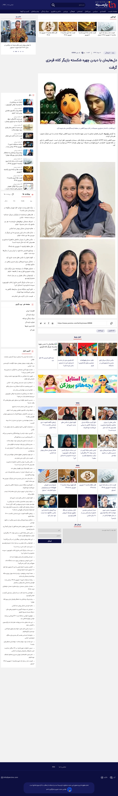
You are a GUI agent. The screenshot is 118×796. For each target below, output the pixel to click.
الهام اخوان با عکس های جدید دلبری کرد (68, 423)
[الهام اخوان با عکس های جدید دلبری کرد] (67, 413)
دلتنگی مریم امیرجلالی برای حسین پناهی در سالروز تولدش (108, 453)
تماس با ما (10, 5)
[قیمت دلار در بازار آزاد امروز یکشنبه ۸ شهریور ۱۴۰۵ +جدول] (107, 26)
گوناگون (113, 17)
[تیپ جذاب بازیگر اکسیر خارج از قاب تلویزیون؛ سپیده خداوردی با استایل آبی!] (67, 441)
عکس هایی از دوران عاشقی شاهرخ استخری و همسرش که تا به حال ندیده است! (108, 426)
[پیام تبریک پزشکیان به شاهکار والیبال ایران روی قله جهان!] (28, 152)
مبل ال (32, 330)
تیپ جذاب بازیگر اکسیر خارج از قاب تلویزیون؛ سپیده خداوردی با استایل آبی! (68, 454)
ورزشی (65, 11)
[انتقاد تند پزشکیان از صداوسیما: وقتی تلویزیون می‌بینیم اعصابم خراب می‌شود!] (28, 102)
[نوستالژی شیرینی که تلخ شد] (47, 348)
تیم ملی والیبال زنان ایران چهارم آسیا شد (21, 557)
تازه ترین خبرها (30, 326)
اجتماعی (80, 11)
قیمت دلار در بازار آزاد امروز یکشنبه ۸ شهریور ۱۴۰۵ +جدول (107, 34)
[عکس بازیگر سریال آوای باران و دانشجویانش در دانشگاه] (107, 349)
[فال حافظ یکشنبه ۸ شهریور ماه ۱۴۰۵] (48, 26)
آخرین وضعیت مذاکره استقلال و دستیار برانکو (19, 386)
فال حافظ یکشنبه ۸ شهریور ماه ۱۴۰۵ (48, 34)
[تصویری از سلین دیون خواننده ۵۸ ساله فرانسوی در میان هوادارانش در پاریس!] (107, 501)
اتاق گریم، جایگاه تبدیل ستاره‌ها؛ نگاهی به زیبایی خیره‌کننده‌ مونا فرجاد (88, 425)
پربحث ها (7, 194)
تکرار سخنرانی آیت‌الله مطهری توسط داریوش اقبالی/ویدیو (69, 513)
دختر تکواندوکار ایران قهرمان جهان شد (22, 468)
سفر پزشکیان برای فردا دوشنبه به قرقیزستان (20, 444)
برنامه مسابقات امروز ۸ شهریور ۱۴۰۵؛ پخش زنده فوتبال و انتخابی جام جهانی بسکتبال (14, 145)
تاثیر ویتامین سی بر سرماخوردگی (23, 437)
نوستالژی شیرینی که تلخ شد (46, 359)
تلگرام (105, 777)
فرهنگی (72, 11)
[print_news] (52, 323)
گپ (114, 777)
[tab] (23, 51)
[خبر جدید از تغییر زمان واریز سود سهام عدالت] (28, 127)
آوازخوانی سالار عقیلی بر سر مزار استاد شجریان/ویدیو (17, 543)
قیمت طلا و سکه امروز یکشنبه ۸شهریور (87, 34)
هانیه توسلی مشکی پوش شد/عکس (48, 451)
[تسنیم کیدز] (77, 384)
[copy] (111, 323)
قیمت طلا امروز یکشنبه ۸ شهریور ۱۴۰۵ (68, 34)
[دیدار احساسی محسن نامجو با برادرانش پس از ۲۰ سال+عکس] (87, 501)
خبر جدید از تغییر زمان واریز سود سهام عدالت (13, 128)
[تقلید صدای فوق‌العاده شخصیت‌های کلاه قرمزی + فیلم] (87, 349)
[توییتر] (40, 323)
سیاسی (95, 11)
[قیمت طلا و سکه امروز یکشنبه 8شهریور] (87, 26)
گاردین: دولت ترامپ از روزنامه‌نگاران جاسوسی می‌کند (18, 433)
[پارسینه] (104, 5)
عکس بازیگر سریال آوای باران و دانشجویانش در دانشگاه (106, 363)
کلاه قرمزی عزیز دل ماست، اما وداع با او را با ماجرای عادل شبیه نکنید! (66, 363)
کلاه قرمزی (111, 331)
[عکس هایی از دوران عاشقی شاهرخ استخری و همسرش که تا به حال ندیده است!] (107, 413)
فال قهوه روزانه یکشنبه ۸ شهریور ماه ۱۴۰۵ (68, 486)
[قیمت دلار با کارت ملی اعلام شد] (28, 136)
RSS (4, 5)
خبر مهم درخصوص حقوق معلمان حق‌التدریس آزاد (18, 455)
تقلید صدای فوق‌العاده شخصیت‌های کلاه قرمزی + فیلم (86, 363)
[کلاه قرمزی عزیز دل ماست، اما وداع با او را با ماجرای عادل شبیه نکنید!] (67, 349)
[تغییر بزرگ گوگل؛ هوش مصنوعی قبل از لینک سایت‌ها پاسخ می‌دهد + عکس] (28, 186)
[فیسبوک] (48, 323)
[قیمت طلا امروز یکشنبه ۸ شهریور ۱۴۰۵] (68, 26)
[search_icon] (53, 5)
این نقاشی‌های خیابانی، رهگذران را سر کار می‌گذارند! (18, 539)
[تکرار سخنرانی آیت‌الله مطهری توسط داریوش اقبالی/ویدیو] (67, 501)
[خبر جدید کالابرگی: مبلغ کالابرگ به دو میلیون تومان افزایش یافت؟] (28, 119)
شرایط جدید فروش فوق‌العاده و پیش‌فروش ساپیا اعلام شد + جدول (48, 488)
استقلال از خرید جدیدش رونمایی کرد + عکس (20, 383)
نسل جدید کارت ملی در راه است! (23, 547)
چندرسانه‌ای (35, 11)
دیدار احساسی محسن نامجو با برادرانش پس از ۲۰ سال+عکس (88, 513)
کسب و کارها (25, 11)
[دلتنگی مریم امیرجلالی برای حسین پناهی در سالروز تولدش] (107, 441)
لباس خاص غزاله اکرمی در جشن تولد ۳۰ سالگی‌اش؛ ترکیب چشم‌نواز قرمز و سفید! (88, 454)
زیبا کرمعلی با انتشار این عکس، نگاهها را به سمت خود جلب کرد (48, 513)
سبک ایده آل (30, 315)
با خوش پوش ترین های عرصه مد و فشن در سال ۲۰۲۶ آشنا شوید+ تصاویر (17, 46)
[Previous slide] (3, 31)
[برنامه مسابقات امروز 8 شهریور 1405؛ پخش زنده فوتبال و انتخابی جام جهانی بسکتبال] (28, 144)
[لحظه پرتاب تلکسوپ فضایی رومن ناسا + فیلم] (28, 110)
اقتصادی (103, 11)
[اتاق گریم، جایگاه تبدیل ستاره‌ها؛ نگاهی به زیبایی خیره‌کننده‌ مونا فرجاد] (87, 413)
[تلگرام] (44, 323)
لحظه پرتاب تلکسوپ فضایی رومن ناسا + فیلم (13, 112)
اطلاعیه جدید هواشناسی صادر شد (23, 390)
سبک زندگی (45, 11)
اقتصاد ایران (30, 311)
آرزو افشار (100, 331)
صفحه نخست (112, 11)
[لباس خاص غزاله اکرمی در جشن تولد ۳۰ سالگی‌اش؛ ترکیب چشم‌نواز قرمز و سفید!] (87, 441)
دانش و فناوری (56, 11)
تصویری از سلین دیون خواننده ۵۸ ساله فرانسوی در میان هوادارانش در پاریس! (108, 514)
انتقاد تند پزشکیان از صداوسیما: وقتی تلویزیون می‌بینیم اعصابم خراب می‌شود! (13, 103)
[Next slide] (33, 31)
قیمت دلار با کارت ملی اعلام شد (14, 137)
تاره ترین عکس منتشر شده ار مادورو (22, 407)
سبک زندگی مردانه (29, 318)
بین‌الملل (88, 11)
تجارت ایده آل (30, 322)
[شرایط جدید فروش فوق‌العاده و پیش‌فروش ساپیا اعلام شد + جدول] (47, 476)
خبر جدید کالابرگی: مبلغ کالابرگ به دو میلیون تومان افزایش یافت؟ (13, 120)
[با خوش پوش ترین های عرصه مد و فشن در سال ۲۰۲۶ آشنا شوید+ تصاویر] (18, 31)
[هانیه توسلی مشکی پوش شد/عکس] (47, 441)
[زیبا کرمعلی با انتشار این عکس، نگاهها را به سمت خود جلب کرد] (47, 501)
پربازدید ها (26, 194)
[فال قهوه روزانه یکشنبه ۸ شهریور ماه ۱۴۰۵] (67, 476)
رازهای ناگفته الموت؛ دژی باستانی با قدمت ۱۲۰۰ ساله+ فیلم (48, 425)
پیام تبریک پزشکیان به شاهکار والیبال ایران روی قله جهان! (13, 154)
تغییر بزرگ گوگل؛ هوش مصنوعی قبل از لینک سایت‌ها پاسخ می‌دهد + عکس (13, 187)
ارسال (50, 541)
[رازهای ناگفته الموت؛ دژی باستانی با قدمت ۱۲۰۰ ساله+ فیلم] (47, 413)
